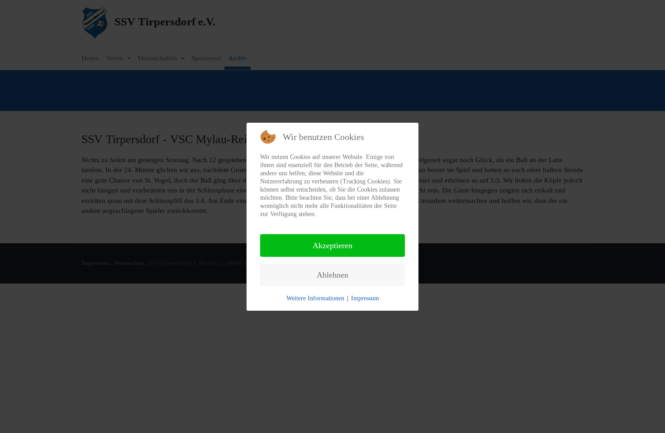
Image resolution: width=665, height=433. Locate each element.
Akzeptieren (332, 245)
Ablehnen (332, 274)
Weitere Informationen (315, 298)
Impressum (365, 298)
